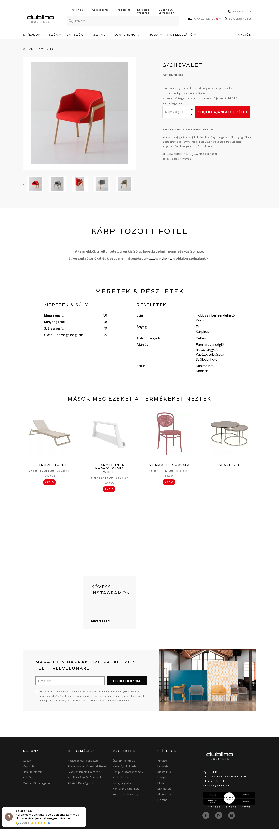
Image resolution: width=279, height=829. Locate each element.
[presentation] (24, 184)
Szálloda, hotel (122, 777)
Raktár (27, 777)
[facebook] (206, 815)
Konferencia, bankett (126, 788)
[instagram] (219, 815)
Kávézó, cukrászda (124, 766)
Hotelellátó (180, 34)
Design (161, 777)
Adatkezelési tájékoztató (83, 761)
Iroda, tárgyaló (122, 783)
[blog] (231, 815)
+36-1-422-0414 (216, 781)
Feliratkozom (126, 681)
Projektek (76, 9)
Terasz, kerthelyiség (125, 794)
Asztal (99, 34)
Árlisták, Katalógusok (81, 783)
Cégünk (27, 761)
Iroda (153, 34)
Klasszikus (164, 772)
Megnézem (101, 620)
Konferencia (127, 34)
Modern (162, 783)
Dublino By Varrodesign (166, 11)
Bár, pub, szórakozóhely (128, 772)
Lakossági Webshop (143, 11)
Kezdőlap (29, 49)
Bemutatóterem (32, 772)
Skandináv (164, 794)
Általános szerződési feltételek (87, 766)
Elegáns (162, 800)
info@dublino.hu (219, 785)
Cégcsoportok (101, 9)
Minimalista (164, 788)
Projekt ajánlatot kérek (222, 112)
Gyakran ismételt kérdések (85, 772)
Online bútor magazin (36, 783)
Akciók (245, 34)
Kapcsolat (124, 9)
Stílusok (32, 34)
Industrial (163, 766)
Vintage (162, 761)
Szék (54, 34)
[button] (85, 807)
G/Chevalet (46, 49)
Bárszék (75, 34)
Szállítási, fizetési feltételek (85, 777)
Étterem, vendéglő (124, 761)
